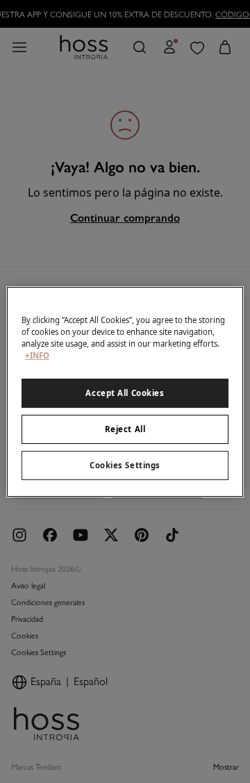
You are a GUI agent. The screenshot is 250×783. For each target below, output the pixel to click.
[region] (125, 391)
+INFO (37, 355)
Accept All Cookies (124, 393)
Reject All (125, 429)
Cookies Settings (125, 465)
